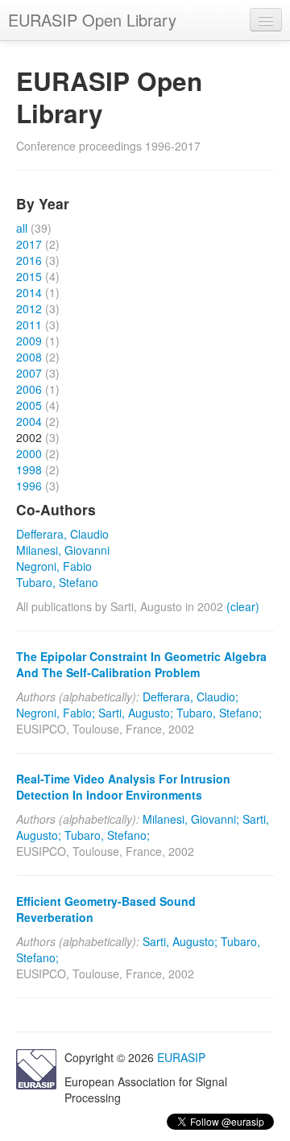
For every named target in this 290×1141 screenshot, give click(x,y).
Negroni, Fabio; (55, 713)
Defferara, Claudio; (190, 696)
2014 (29, 292)
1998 (29, 469)
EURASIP (181, 1057)
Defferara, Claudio (62, 534)
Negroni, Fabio (54, 566)
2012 (29, 308)
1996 (29, 485)
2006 (29, 389)
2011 (29, 324)
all (21, 228)
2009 (29, 341)
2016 (29, 260)
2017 (29, 244)
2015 (29, 276)
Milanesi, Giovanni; (191, 819)
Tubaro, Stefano (57, 582)
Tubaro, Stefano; (219, 713)
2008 (29, 357)
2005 (29, 405)
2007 (29, 373)
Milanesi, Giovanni (63, 550)
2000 (29, 453)
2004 (29, 421)
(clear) (242, 606)
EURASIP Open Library (92, 19)
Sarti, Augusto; (135, 713)
